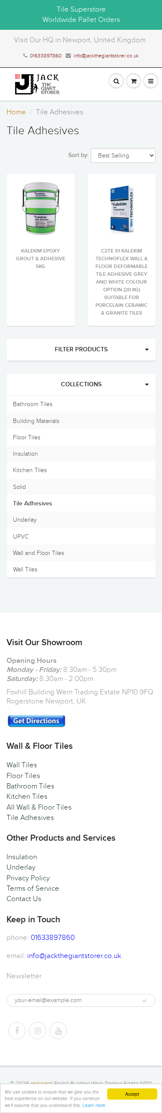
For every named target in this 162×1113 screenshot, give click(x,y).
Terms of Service (32, 888)
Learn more (94, 1105)
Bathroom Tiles (32, 404)
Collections (81, 385)
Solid (19, 487)
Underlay (25, 519)
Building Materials (36, 421)
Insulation (25, 453)
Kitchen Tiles (30, 470)
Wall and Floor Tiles (38, 553)
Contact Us (23, 899)
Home (16, 112)
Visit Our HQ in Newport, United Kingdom (80, 40)
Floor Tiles (26, 437)
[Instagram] (37, 1030)
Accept (132, 1094)
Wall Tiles (25, 569)
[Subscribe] (145, 1001)
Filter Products (81, 350)
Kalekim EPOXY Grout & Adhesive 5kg (40, 259)
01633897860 (45, 56)
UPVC (21, 536)
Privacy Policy (28, 878)
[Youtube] (58, 1030)
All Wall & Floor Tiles (39, 807)
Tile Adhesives (32, 504)
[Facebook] (16, 1030)
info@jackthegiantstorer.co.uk (106, 56)
